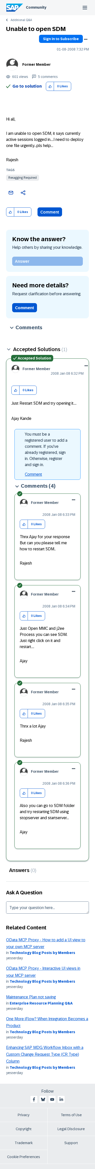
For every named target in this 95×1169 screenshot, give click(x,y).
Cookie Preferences (23, 1157)
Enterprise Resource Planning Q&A (41, 1003)
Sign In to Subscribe (61, 39)
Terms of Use (71, 1115)
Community (36, 7)
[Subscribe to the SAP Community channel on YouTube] (52, 1099)
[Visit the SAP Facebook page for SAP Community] (34, 1099)
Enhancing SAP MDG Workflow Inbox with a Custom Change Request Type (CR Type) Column (44, 1054)
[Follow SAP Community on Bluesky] (43, 1099)
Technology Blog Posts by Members (42, 953)
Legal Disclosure (71, 1129)
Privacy (23, 1115)
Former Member (36, 64)
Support (71, 1143)
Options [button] (86, 39)
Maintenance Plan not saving (31, 997)
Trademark (24, 1143)
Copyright (24, 1129)
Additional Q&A (21, 20)
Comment (49, 212)
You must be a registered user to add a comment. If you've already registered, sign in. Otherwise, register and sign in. (46, 449)
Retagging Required (22, 177)
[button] (50, 86)
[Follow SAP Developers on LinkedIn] (61, 1099)
